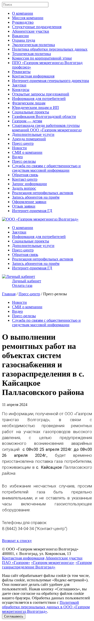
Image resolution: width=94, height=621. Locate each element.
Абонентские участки (30, 31)
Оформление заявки (29, 202)
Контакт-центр (24, 179)
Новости (19, 148)
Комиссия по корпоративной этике (42, 58)
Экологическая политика (33, 45)
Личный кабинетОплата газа (26, 283)
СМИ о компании (27, 152)
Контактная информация (33, 76)
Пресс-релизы (24, 161)
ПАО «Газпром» (16, 562)
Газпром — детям (27, 121)
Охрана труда (23, 40)
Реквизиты (21, 72)
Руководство (23, 22)
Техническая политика (31, 54)
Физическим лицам (28, 103)
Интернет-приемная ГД (32, 211)
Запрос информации (29, 184)
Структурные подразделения (36, 27)
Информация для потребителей (39, 98)
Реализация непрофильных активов (42, 193)
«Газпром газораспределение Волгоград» (47, 564)
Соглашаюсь (13, 616)
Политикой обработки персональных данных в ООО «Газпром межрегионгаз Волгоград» (46, 607)
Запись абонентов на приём (35, 197)
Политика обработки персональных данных (49, 49)
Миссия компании (27, 18)
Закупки (19, 85)
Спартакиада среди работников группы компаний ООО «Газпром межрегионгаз (46, 127)
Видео (17, 157)
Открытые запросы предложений (40, 94)
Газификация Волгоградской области (44, 116)
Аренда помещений (29, 139)
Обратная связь (25, 175)
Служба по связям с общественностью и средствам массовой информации (46, 168)
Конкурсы (20, 89)
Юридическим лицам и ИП (35, 107)
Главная (9, 294)
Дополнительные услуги (33, 134)
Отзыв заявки (23, 206)
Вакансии (20, 36)
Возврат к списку (17, 541)
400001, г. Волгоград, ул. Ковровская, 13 (36, 553)
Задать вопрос (24, 188)
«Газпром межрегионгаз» (52, 562)
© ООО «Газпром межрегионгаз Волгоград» (40, 549)
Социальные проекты (30, 112)
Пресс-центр (23, 143)
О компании (22, 13)
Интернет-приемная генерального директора (50, 80)
